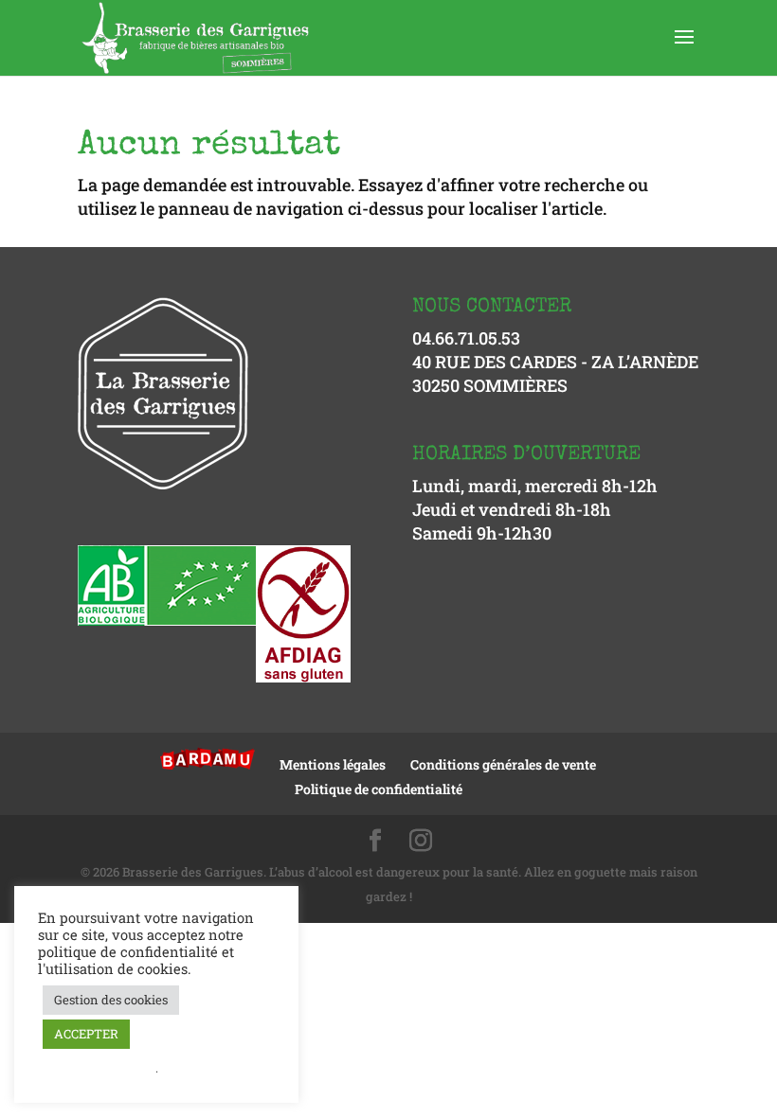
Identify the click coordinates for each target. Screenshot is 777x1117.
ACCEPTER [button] (86, 1033)
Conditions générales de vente (503, 764)
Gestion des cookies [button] (111, 999)
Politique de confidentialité (378, 789)
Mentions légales (333, 764)
